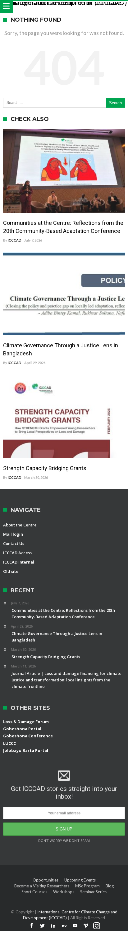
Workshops (63, 891)
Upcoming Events (80, 879)
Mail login (13, 534)
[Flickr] (64, 926)
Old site (10, 571)
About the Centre (20, 525)
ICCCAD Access (17, 553)
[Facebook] (31, 926)
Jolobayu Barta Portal (25, 750)
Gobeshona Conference (28, 736)
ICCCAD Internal (18, 562)
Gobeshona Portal (22, 729)
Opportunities (45, 879)
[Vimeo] (86, 926)
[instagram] (97, 926)
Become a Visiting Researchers (41, 885)
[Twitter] (42, 926)
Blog (110, 885)
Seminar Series (93, 891)
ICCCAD (14, 240)
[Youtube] (75, 926)
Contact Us (13, 543)
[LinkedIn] (53, 926)
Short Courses (34, 891)
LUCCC (9, 743)
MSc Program (87, 885)
